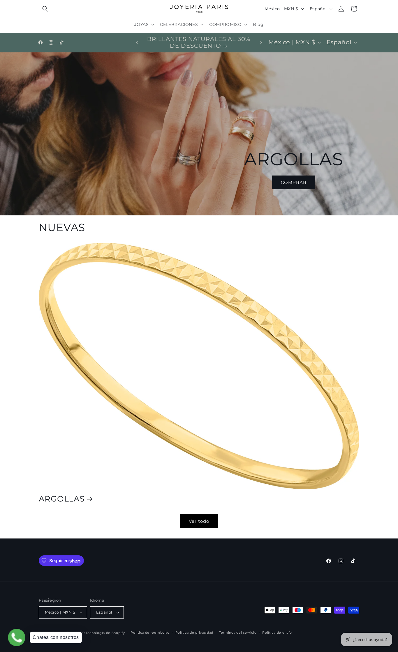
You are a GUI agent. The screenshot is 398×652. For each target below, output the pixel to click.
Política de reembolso (150, 632)
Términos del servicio (238, 632)
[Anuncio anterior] (137, 42)
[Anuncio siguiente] (261, 42)
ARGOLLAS (62, 499)
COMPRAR (294, 182)
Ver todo (199, 521)
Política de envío (277, 632)
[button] (45, 8)
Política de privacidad (194, 632)
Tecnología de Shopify (105, 633)
